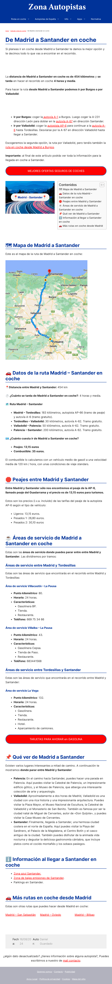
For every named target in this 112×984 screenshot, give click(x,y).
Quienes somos (44, 971)
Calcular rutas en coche (18, 31)
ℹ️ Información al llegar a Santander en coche (80, 219)
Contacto (58, 971)
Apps (79, 19)
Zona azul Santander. (27, 873)
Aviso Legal (31, 979)
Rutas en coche (18, 19)
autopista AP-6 (57, 125)
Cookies (66, 979)
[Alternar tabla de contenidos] (101, 185)
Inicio (7, 31)
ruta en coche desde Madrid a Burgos (29, 147)
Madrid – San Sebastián (20, 914)
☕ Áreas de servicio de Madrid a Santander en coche (78, 207)
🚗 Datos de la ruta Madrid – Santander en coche (75, 195)
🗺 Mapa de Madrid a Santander (78, 189)
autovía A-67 (64, 121)
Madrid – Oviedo (50, 914)
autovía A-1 (50, 117)
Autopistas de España (45, 19)
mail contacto (71, 960)
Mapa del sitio (79, 979)
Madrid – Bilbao (85, 914)
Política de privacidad (49, 979)
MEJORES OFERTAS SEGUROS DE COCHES (56, 171)
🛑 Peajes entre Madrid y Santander (80, 201)
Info (66, 19)
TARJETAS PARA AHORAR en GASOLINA (56, 739)
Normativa (96, 19)
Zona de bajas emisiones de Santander (39, 878)
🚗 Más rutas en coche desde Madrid (81, 225)
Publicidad (70, 971)
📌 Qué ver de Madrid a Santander (79, 213)
